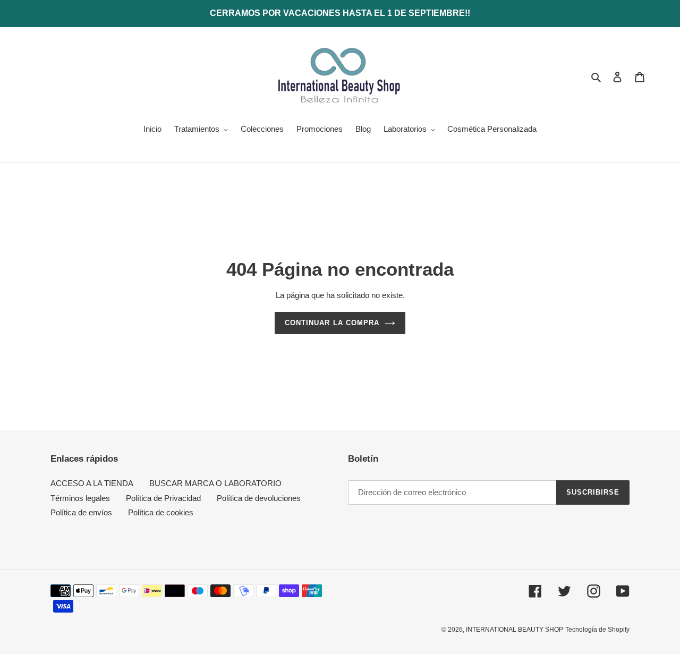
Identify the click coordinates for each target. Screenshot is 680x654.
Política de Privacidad (163, 498)
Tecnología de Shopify (597, 629)
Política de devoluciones (259, 498)
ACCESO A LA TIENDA (91, 483)
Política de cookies (160, 512)
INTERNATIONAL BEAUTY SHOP (514, 629)
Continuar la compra (332, 323)
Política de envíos (81, 512)
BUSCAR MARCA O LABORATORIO (215, 483)
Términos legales (80, 498)
